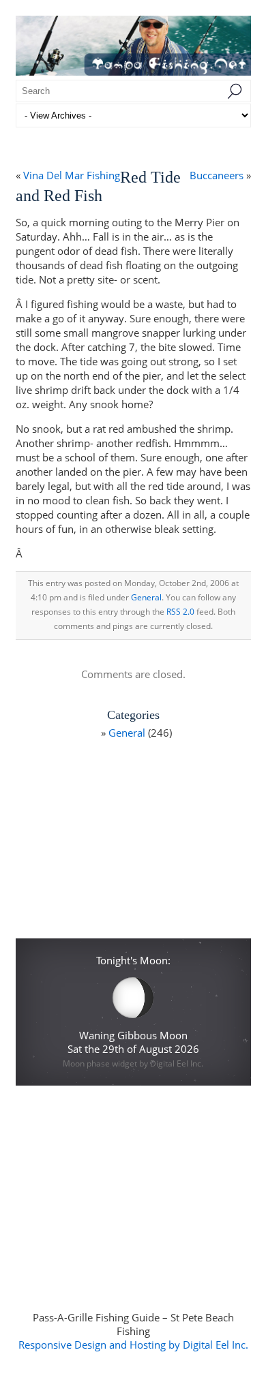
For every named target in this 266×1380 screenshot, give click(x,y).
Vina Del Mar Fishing (71, 175)
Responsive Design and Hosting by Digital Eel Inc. (133, 1344)
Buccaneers (216, 175)
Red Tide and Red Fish (98, 186)
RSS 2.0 (180, 611)
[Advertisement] (133, 844)
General (146, 597)
